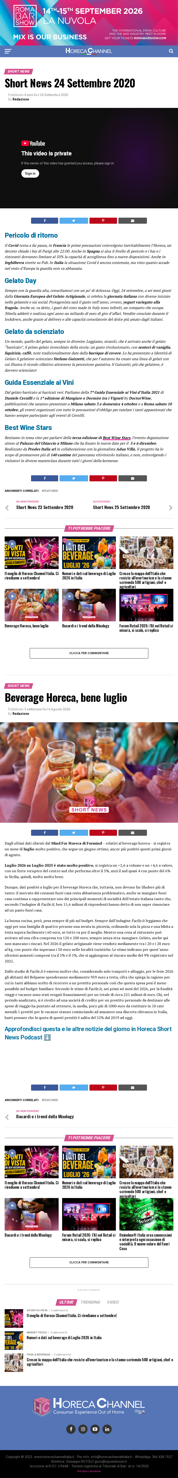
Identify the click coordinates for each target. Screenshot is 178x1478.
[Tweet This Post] (74, 221)
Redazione (21, 99)
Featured (51, 491)
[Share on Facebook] (44, 221)
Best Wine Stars (116, 437)
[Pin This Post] (103, 221)
